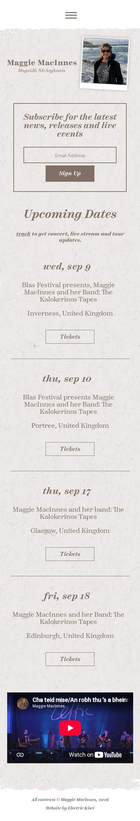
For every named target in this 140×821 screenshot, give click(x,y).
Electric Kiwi (81, 808)
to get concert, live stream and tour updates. (70, 237)
